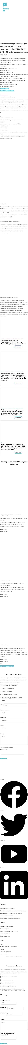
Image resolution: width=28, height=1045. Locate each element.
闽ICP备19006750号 (18, 956)
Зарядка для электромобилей (6, 926)
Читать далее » (3, 529)
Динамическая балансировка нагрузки (9, 931)
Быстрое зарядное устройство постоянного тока (11, 913)
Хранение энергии (4, 929)
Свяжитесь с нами (4, 954)
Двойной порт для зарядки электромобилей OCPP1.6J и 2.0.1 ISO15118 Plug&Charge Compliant (13, 342)
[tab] (4, 93)
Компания (3, 717)
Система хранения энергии (6, 915)
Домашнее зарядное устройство (7, 908)
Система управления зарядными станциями (10, 918)
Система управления (5, 936)
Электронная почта (5, 710)
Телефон (2, 725)
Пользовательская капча (6, 747)
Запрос (2, 734)
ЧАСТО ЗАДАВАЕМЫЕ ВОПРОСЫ (8, 947)
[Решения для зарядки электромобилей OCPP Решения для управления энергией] (6, 1)
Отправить (3, 758)
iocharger (11, 956)
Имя (1, 704)
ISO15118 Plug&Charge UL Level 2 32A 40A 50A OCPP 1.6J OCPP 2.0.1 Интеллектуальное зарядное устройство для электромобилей (13, 447)
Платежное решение (4, 933)
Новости (2, 949)
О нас (1, 944)
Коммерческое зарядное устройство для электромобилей (12, 339)
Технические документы (5, 951)
